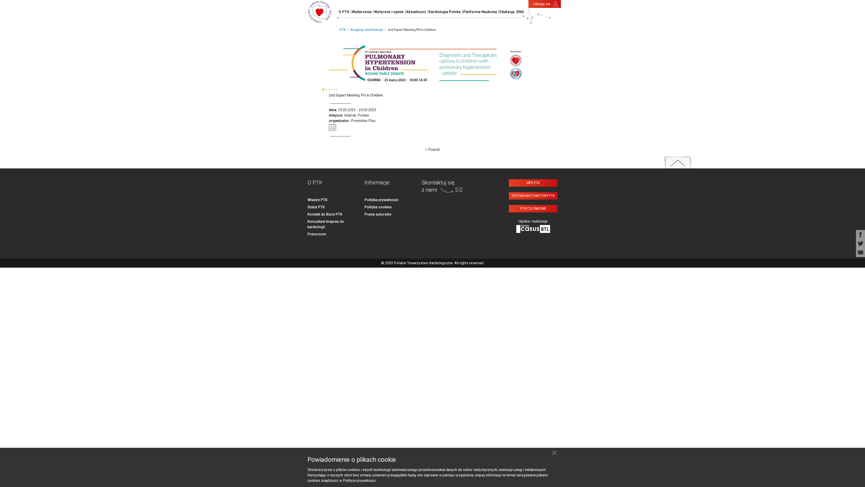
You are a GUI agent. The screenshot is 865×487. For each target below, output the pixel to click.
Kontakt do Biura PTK (324, 214)
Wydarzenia (362, 12)
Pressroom (316, 234)
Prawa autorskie (377, 214)
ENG (520, 12)
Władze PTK (317, 200)
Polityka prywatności (381, 200)
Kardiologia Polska (445, 12)
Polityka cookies (378, 207)
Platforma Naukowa (480, 12)
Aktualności (416, 12)
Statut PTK (316, 207)
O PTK (344, 12)
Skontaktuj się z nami (438, 186)
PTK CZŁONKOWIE (533, 208)
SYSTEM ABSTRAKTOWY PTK (533, 196)
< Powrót (432, 149)
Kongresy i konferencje (367, 30)
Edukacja (506, 12)
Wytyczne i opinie (389, 12)
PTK (343, 30)
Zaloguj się (541, 4)
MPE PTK (533, 183)
